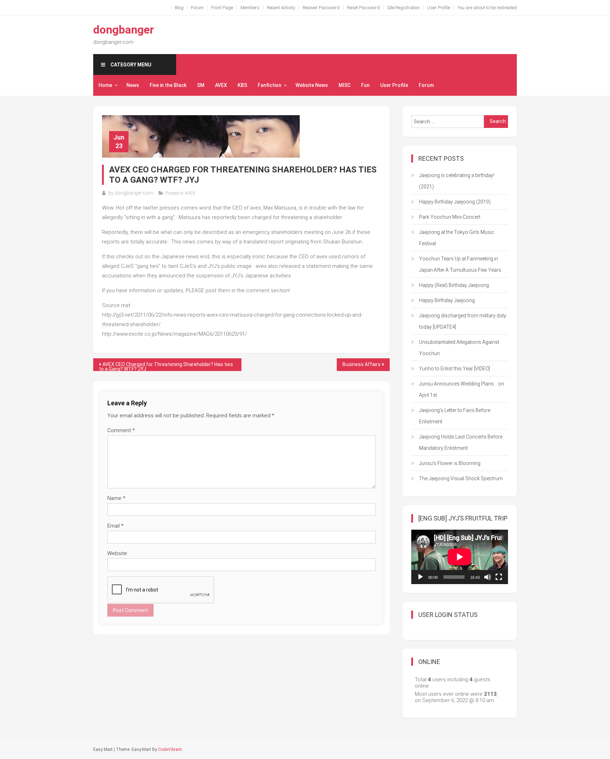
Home (105, 85)
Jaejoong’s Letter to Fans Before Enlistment (454, 415)
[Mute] (487, 577)
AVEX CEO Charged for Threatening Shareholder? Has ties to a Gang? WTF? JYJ (166, 366)
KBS (242, 85)
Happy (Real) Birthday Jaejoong (454, 285)
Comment (121, 430)
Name (116, 498)
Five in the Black (168, 85)
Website (117, 553)
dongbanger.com (134, 193)
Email (115, 526)
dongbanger (123, 29)
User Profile (438, 7)
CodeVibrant (170, 749)
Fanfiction (269, 85)
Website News (311, 85)
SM (200, 85)
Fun (365, 85)
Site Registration (403, 7)
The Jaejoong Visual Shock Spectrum (461, 478)
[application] (459, 557)
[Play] (420, 577)
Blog (179, 7)
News (132, 85)
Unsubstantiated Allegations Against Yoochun (459, 347)
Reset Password (363, 7)
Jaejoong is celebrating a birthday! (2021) (456, 180)
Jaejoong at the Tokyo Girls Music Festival (456, 237)
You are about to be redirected (487, 7)
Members (249, 7)
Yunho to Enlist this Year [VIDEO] (454, 368)
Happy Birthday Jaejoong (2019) (455, 202)
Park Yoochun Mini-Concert (449, 217)
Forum (197, 7)
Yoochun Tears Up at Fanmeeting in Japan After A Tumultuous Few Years (460, 264)
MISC (345, 85)
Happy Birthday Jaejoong (447, 300)
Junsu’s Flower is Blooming (449, 463)
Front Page (222, 7)
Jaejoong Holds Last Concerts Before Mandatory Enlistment (460, 442)
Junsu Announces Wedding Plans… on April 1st (461, 389)
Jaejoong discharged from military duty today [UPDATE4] (462, 321)
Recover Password (321, 7)
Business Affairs (361, 364)
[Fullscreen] (498, 577)
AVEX (221, 85)
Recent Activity (281, 7)
